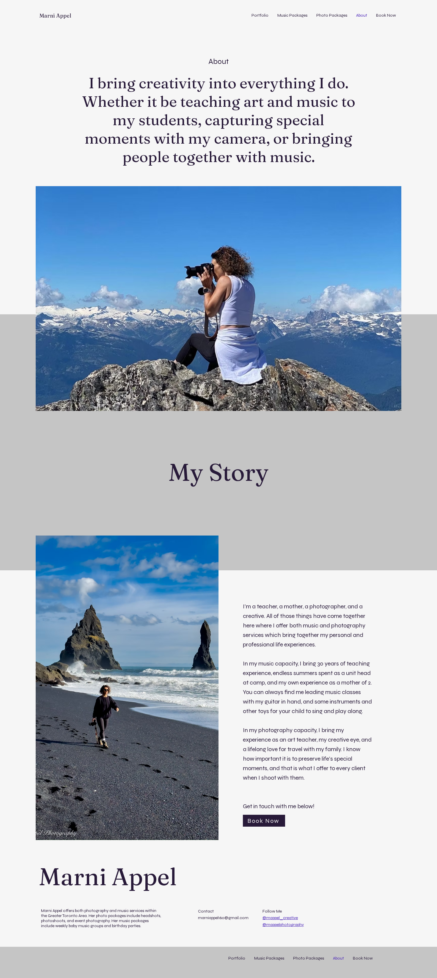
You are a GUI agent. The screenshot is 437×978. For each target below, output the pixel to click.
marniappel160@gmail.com (223, 917)
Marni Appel (55, 15)
